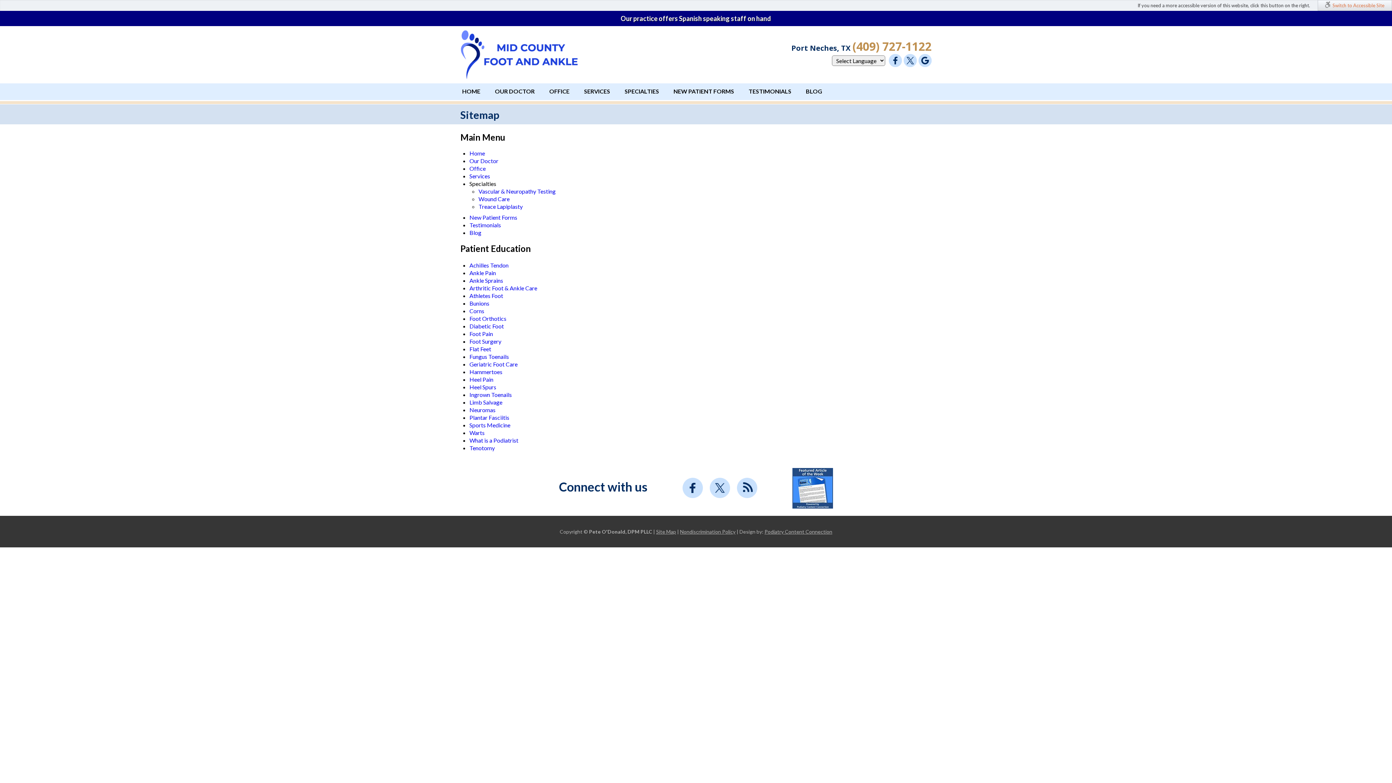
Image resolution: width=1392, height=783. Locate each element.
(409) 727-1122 (892, 46)
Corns (476, 310)
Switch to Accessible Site (1358, 5)
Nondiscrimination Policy (708, 532)
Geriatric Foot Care (493, 364)
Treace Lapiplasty (500, 206)
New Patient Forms (704, 91)
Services (597, 91)
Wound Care (494, 198)
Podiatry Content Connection (798, 532)
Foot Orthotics (487, 318)
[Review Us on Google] (925, 60)
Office (559, 91)
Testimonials (770, 91)
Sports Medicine (489, 425)
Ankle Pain (482, 272)
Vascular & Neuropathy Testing (517, 191)
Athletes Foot (486, 295)
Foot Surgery (485, 341)
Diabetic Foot (486, 326)
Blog (814, 91)
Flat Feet (480, 348)
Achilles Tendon (489, 265)
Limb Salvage (485, 402)
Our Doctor (515, 91)
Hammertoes (485, 371)
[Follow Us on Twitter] (910, 60)
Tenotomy (482, 447)
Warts (477, 432)
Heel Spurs (482, 387)
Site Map (666, 532)
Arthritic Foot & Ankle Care (503, 288)
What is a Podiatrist (493, 440)
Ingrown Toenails (490, 394)
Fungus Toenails (489, 356)
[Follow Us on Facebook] (895, 60)
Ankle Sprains (486, 280)
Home (471, 91)
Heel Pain (481, 379)
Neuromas (482, 409)
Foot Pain (481, 333)
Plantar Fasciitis (489, 417)
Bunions (479, 303)
